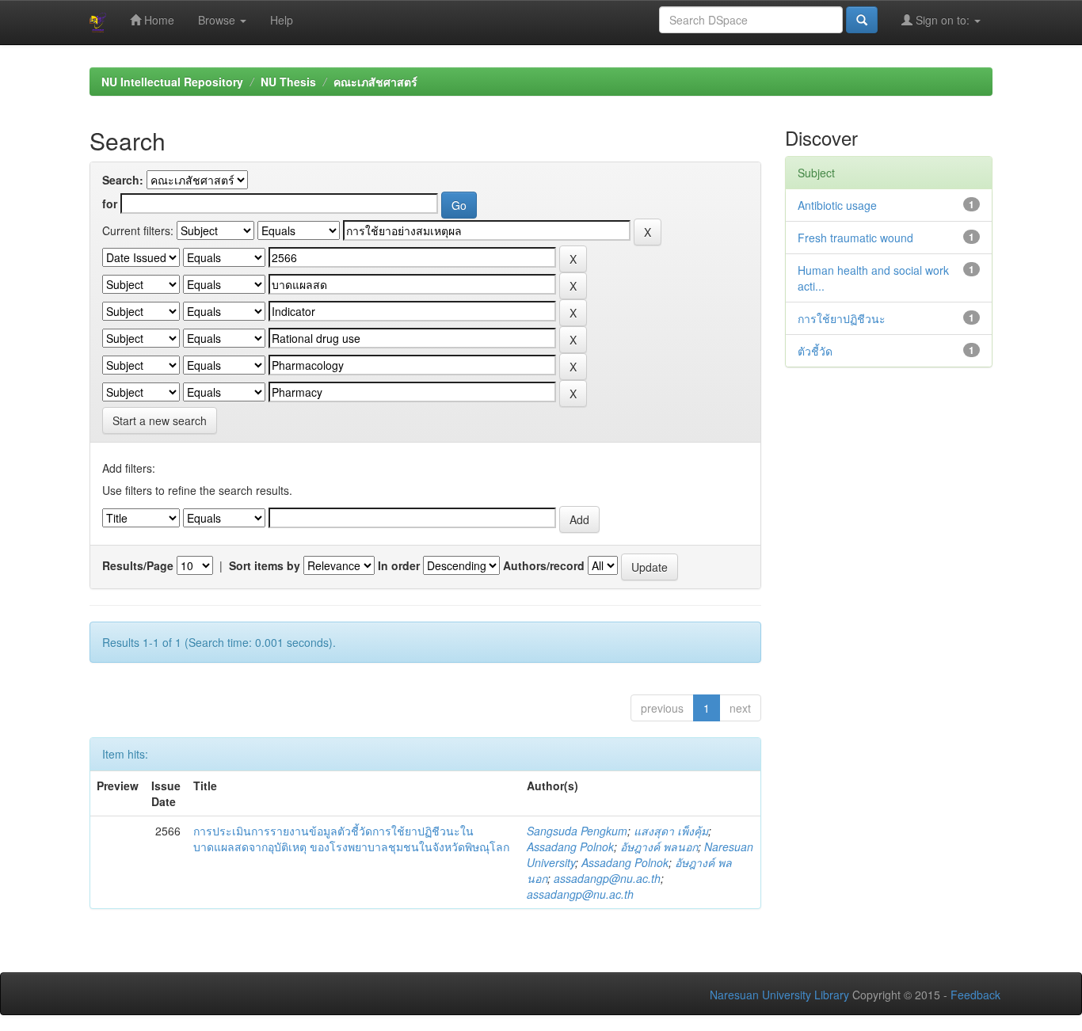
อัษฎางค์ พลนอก (659, 846)
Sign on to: (942, 20)
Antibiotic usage (837, 205)
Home (157, 20)
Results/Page (137, 565)
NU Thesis (288, 81)
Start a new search (159, 420)
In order (399, 565)
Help (281, 20)
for (109, 203)
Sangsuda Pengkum (577, 831)
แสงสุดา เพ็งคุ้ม (671, 831)
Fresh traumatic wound (855, 237)
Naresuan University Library (779, 994)
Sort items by (264, 565)
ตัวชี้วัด (815, 351)
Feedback (975, 994)
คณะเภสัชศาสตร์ (375, 81)
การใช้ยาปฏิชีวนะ (842, 318)
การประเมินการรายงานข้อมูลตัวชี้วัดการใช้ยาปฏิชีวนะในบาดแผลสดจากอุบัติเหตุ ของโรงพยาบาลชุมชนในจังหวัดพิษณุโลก (351, 838)
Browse (218, 20)
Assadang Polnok (570, 846)
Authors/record (544, 565)
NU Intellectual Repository (172, 81)
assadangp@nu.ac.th (607, 878)
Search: (122, 180)
